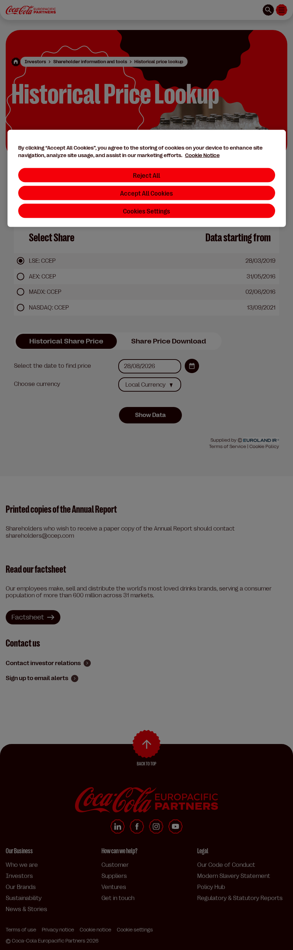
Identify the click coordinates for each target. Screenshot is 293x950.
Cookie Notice (202, 155)
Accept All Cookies (146, 193)
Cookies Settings (146, 211)
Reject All (146, 175)
